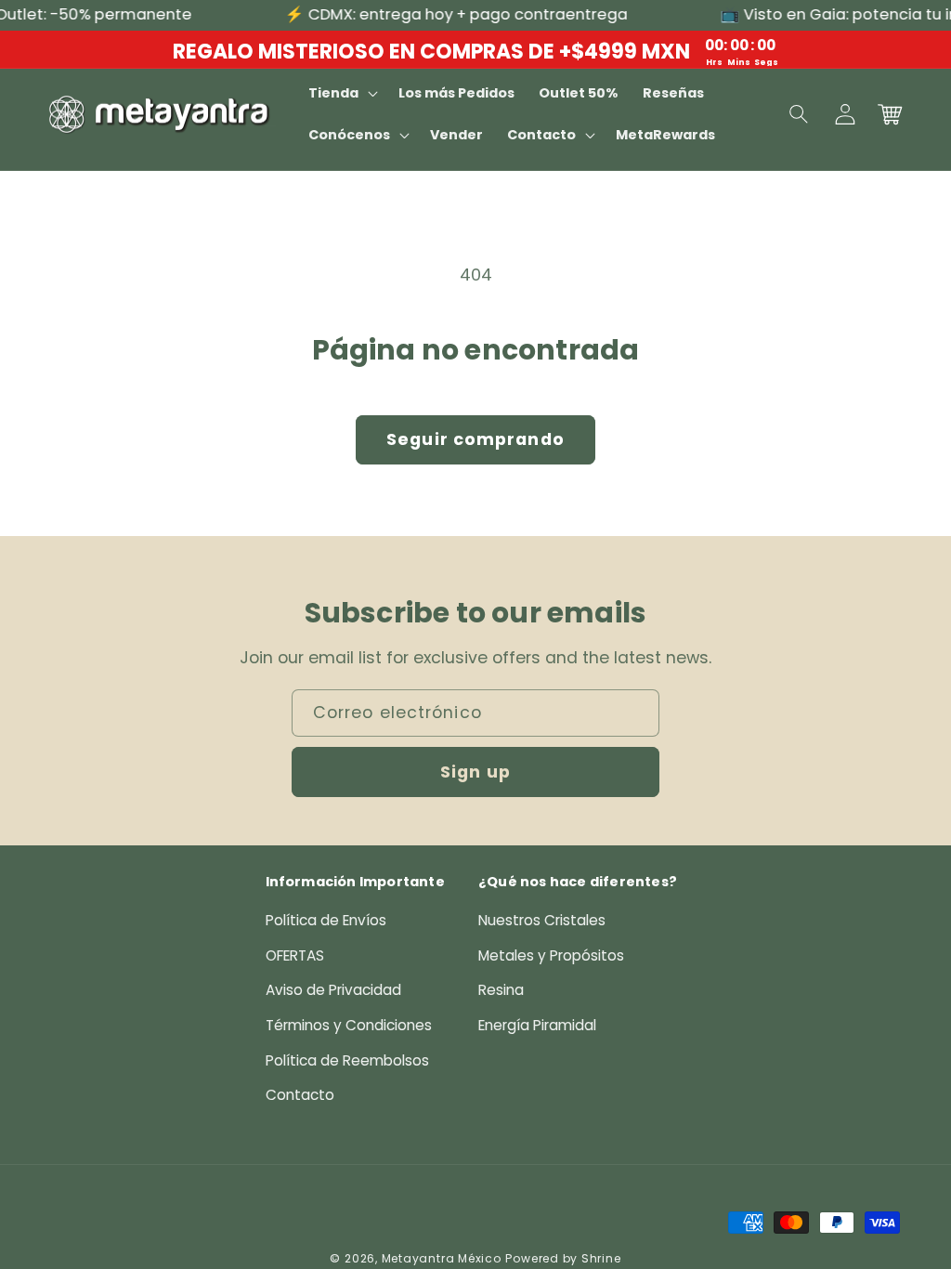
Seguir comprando (475, 439)
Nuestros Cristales (542, 920)
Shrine (601, 1258)
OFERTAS (295, 955)
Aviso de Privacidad (333, 990)
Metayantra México (442, 1258)
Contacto (300, 1095)
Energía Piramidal (537, 1025)
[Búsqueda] (799, 114)
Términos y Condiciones (349, 1025)
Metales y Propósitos (551, 955)
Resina (501, 990)
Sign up (475, 772)
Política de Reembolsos (347, 1060)
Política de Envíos (326, 920)
